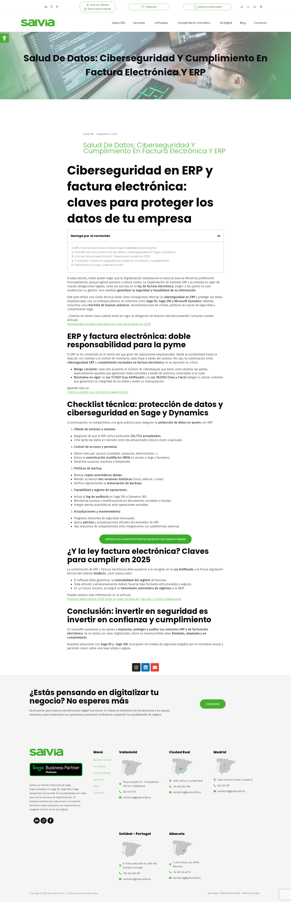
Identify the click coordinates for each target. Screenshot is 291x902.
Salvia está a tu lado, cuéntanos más (98, 265)
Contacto (260, 23)
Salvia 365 (118, 23)
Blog (243, 23)
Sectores (139, 23)
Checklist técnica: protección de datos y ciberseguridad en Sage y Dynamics (125, 252)
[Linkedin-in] (46, 6)
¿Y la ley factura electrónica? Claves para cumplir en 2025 (112, 256)
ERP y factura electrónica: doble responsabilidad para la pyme (115, 248)
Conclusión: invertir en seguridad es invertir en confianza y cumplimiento (121, 260)
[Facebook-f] (57, 6)
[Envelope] (155, 667)
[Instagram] (51, 6)
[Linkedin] (145, 667)
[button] (4, 38)
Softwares (161, 23)
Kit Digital (226, 23)
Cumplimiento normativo (194, 23)
